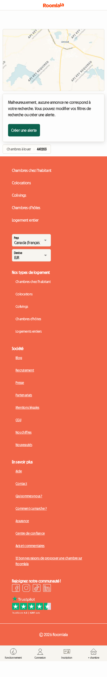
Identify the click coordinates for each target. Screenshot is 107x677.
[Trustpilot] (31, 612)
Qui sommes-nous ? (29, 496)
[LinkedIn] (47, 588)
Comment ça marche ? (31, 508)
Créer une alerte (24, 130)
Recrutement (25, 370)
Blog (19, 358)
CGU (18, 420)
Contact (21, 483)
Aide (19, 471)
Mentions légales (27, 407)
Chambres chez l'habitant (31, 170)
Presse (20, 382)
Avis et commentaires (30, 546)
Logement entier (25, 220)
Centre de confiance (30, 533)
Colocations (21, 183)
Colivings (19, 195)
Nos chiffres (23, 432)
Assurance (22, 521)
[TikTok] (37, 588)
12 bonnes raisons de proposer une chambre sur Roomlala (49, 561)
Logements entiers (29, 331)
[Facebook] (16, 588)
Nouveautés (24, 445)
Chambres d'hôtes (26, 208)
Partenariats (24, 395)
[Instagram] (26, 588)
